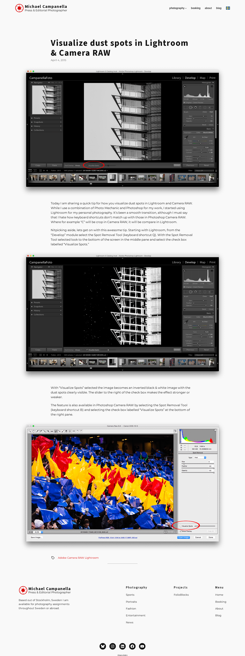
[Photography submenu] (186, 8)
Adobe (62, 557)
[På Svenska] (228, 8)
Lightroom (92, 557)
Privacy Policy (123, 655)
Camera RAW (75, 557)
